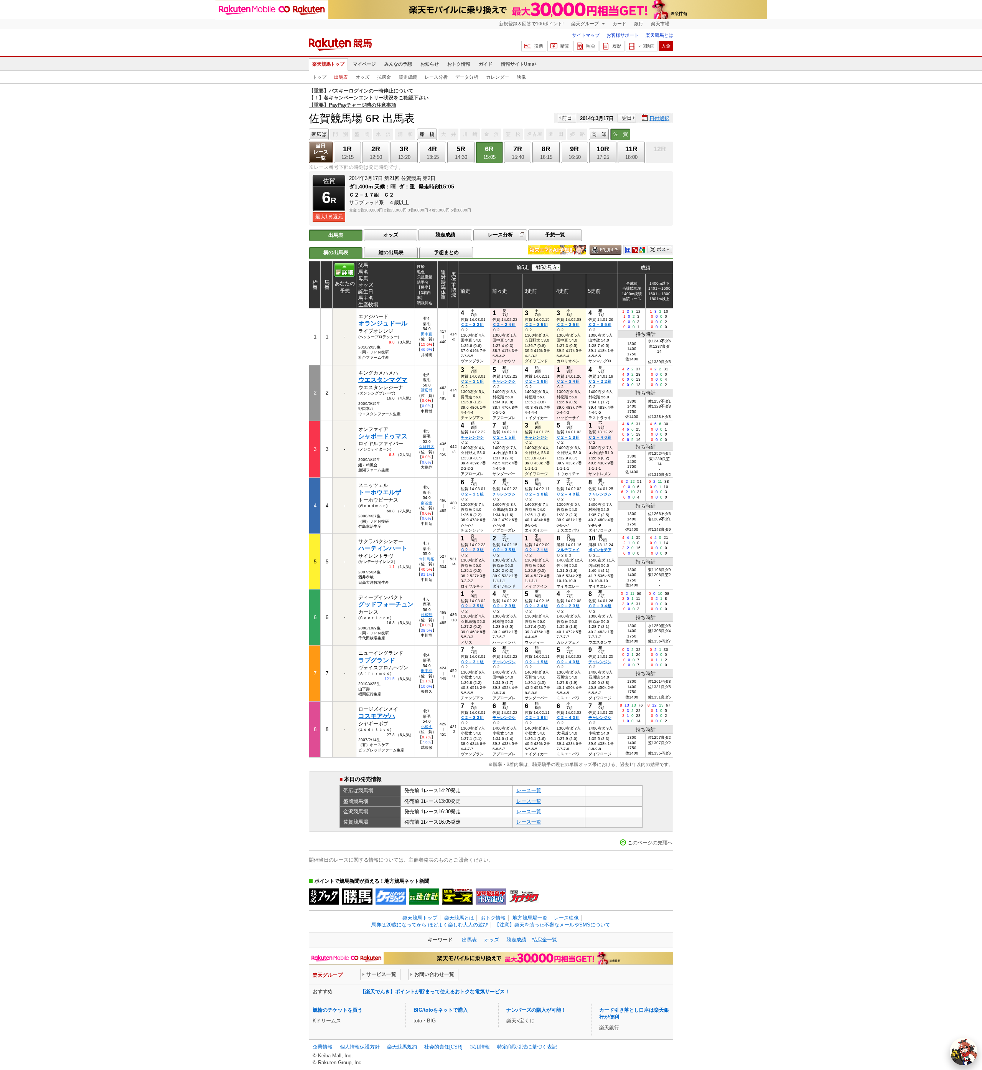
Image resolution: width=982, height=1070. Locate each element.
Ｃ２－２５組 (568, 324)
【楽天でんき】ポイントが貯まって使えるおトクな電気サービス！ (435, 991)
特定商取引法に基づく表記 (527, 1047)
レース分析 (436, 77)
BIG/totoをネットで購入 (441, 1010)
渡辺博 (426, 390)
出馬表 (341, 77)
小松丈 (426, 727)
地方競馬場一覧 (529, 918)
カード (619, 23)
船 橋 (427, 134)
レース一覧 (528, 790)
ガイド (486, 64)
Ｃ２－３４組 (568, 381)
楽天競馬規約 (402, 1047)
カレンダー (497, 77)
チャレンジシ (504, 381)
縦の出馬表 (391, 252)
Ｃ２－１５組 (504, 437)
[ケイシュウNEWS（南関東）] (391, 896)
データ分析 (466, 77)
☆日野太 (426, 446)
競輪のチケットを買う (337, 1010)
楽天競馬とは (659, 35)
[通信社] (424, 896)
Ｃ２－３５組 (536, 324)
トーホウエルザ (379, 492)
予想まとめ (446, 252)
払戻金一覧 (544, 940)
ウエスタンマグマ (382, 379)
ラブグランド (376, 660)
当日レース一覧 (320, 152)
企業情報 (323, 1047)
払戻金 (384, 77)
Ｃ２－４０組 (599, 437)
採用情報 (480, 1047)
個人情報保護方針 (360, 1047)
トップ (319, 77)
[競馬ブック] (324, 896)
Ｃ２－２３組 (472, 550)
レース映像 (566, 918)
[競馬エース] (457, 896)
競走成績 (408, 77)
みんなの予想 (398, 64)
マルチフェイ (568, 550)
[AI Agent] (963, 1051)
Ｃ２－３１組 (472, 381)
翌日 (627, 118)
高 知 (599, 134)
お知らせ (429, 64)
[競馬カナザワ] (524, 896)
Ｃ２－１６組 (536, 381)
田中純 (426, 671)
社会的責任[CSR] (443, 1047)
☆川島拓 (426, 559)
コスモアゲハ (376, 716)
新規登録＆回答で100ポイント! (531, 23)
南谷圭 (426, 503)
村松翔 (426, 615)
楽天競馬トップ (328, 64)
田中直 (426, 334)
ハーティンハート (382, 548)
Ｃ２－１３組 (568, 437)
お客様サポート (622, 35)
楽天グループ (585, 23)
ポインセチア (599, 550)
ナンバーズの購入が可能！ (536, 1010)
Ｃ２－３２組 (472, 324)
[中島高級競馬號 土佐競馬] (491, 896)
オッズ (362, 77)
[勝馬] (357, 896)
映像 (521, 77)
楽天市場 (660, 23)
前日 (567, 118)
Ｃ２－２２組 (599, 381)
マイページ (364, 64)
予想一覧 (555, 235)
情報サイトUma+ (519, 64)
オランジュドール (382, 323)
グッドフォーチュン (386, 604)
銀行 (638, 23)
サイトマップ (586, 35)
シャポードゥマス (382, 436)
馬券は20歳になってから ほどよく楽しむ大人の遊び (429, 925)
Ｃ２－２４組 (504, 324)
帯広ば (318, 134)
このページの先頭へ (650, 842)
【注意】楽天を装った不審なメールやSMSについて (552, 925)
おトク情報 (458, 64)
